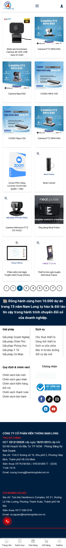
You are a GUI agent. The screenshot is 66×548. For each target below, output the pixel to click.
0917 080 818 (24, 510)
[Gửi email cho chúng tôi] (57, 399)
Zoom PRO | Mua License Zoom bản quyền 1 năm (16, 185)
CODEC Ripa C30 (17, 138)
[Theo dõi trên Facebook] (41, 399)
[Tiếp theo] (59, 288)
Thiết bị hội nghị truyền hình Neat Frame (49, 273)
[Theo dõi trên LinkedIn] (45, 408)
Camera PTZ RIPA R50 (49, 49)
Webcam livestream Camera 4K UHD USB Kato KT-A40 (16, 52)
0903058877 (40, 463)
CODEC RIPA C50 (49, 93)
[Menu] (37, 6)
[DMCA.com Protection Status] (46, 375)
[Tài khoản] (61, 6)
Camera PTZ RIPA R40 (49, 138)
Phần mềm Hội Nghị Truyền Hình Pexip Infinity (17, 273)
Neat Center (49, 182)
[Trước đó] (6, 288)
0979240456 (23, 463)
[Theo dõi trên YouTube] (53, 408)
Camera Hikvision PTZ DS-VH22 (17, 229)
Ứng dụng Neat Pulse (49, 227)
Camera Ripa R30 (17, 93)
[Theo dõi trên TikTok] (49, 399)
